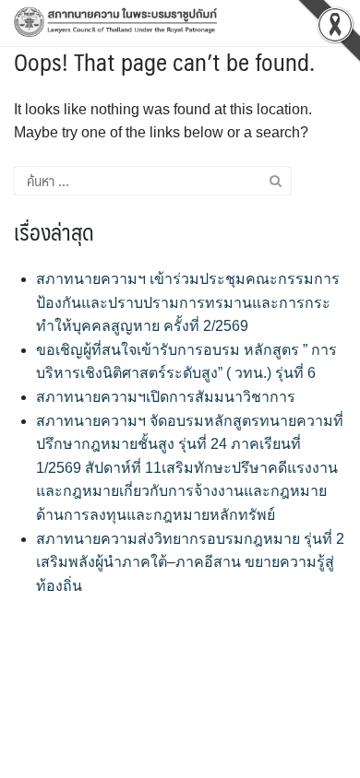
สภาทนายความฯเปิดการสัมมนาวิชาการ (165, 397)
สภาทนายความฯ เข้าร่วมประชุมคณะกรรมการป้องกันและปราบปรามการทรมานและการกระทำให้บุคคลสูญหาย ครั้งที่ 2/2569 (188, 302)
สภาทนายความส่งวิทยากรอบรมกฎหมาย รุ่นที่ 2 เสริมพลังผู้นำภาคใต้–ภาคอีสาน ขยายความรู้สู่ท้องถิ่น (190, 562)
